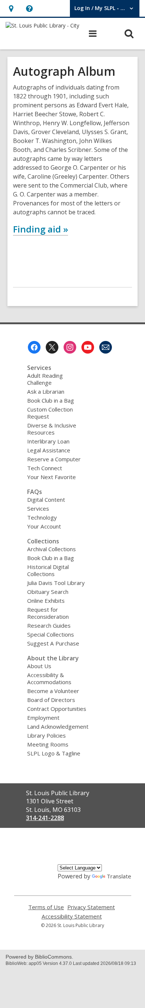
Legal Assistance (48, 450)
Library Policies (46, 735)
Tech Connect (44, 468)
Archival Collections (51, 549)
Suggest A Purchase (53, 643)
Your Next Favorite (51, 477)
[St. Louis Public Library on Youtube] (87, 347)
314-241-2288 (45, 818)
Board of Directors (51, 699)
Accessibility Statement (72, 916)
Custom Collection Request (50, 413)
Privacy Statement (91, 907)
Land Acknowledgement (57, 726)
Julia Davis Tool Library (56, 582)
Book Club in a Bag (50, 400)
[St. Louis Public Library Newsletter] (105, 347)
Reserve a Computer (54, 459)
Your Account (44, 526)
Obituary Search (47, 591)
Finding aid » (40, 229)
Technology (42, 517)
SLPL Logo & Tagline (53, 753)
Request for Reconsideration (48, 613)
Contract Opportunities (56, 708)
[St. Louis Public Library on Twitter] (52, 347)
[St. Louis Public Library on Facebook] (34, 347)
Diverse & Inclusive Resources (51, 429)
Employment (43, 717)
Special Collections (50, 634)
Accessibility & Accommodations (49, 678)
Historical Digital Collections (48, 570)
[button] (11, 8)
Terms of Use (46, 907)
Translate (119, 876)
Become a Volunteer (53, 691)
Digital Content (46, 499)
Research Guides (49, 625)
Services (38, 508)
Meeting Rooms (47, 744)
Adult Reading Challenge (45, 379)
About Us (39, 666)
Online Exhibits (46, 600)
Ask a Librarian (45, 391)
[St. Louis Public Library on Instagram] (70, 347)
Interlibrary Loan (48, 441)
